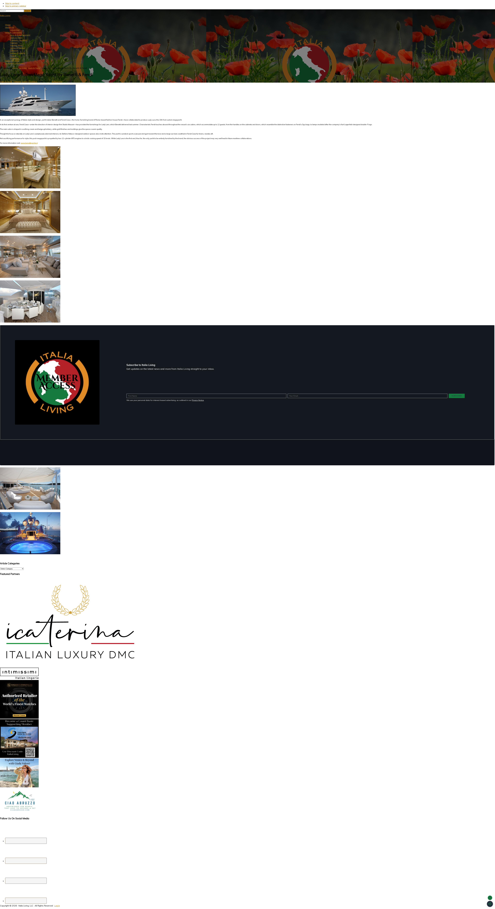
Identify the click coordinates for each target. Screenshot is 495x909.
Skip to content (12, 3)
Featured (17, 81)
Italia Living (5, 15)
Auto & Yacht (6, 81)
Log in (57, 905)
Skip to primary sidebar (15, 6)
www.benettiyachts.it (29, 143)
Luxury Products (29, 81)
